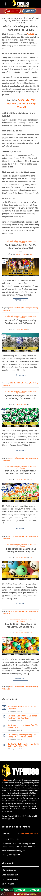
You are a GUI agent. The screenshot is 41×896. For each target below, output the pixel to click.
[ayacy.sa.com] (20, 4)
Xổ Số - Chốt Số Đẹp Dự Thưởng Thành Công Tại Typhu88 (20, 241)
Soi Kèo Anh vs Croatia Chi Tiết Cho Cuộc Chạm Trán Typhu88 (22, 707)
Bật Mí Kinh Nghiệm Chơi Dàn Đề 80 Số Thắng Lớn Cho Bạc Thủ (20, 397)
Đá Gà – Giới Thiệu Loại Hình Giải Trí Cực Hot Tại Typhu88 (21, 103)
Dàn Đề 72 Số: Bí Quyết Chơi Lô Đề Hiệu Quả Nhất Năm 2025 (20, 472)
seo (31, 254)
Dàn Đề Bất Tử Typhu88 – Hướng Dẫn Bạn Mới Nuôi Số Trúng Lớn (20, 322)
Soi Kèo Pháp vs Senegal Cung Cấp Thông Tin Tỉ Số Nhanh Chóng (22, 736)
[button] (4, 4)
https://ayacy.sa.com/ (29, 833)
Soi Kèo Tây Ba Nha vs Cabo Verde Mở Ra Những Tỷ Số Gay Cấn (23, 745)
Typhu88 (30, 34)
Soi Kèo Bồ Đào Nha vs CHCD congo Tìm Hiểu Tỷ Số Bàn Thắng (22, 717)
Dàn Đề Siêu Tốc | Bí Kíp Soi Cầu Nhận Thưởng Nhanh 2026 (20, 246)
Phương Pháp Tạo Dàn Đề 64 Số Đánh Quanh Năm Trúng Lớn (20, 550)
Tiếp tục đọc (20, 300)
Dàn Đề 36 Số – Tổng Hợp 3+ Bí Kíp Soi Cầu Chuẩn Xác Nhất (20, 625)
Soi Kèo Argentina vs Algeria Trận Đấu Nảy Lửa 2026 (23, 726)
